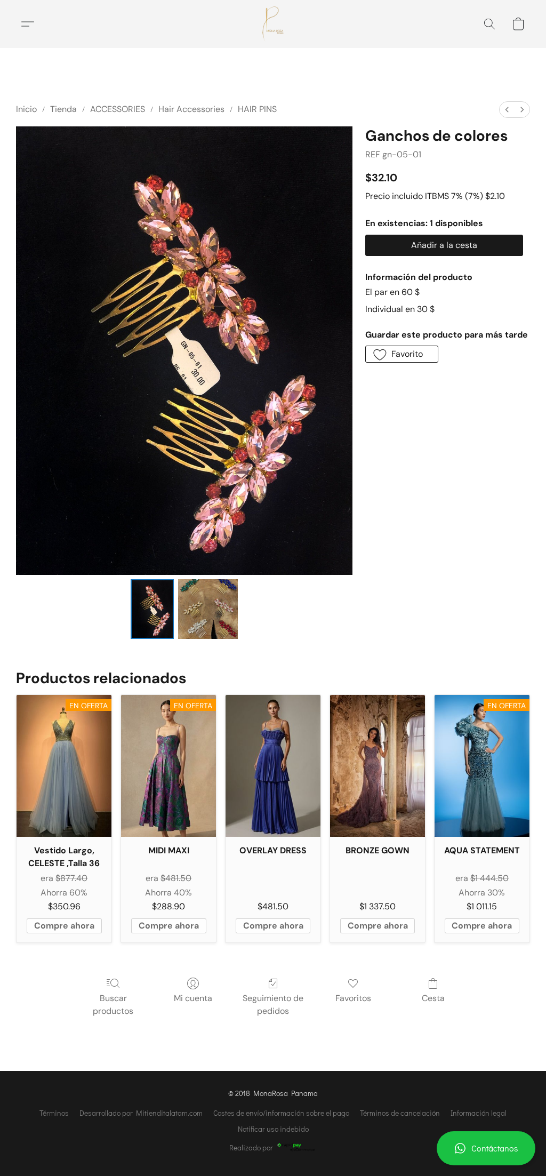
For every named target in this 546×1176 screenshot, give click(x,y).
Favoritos (353, 998)
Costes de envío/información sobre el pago (281, 1113)
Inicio (26, 109)
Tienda (63, 109)
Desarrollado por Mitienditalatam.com (141, 1113)
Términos (54, 1113)
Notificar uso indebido (273, 1129)
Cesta (433, 998)
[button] (486, 1148)
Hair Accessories (191, 109)
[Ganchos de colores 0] (152, 609)
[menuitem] (507, 109)
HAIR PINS (257, 109)
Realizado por (251, 1147)
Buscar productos (113, 1005)
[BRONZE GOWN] (377, 766)
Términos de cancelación (400, 1113)
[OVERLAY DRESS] (273, 766)
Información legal (479, 1113)
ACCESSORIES (117, 109)
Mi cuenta (193, 998)
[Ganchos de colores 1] (208, 609)
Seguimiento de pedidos (273, 1005)
